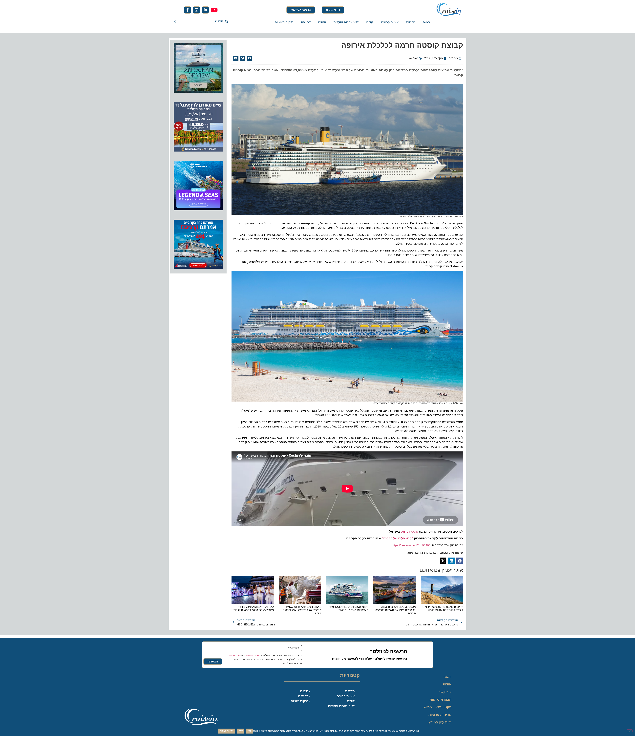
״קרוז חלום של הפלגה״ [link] (397, 538)
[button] (249, 58)
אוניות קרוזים (390, 22)
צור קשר (445, 692)
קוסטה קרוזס (409, 531)
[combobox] (205, 21)
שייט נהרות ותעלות (346, 22)
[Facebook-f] (187, 10)
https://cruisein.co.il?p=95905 (411, 545)
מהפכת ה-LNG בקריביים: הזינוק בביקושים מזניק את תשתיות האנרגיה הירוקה (395, 610)
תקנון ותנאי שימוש (437, 707)
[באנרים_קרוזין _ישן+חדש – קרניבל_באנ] (198, 268)
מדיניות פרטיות (439, 715)
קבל (250, 731)
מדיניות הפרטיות (232, 655)
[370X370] (198, 209)
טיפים (322, 22)
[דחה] (630, 730)
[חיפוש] (175, 21)
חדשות (410, 22)
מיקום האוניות (284, 22)
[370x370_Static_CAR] (198, 91)
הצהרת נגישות (440, 699)
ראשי (426, 22)
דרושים (306, 22)
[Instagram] (196, 10)
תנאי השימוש (252, 655)
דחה (241, 731)
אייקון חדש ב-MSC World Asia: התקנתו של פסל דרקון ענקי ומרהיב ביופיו (302, 610)
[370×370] (198, 150)
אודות (447, 684)
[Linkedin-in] (205, 10)
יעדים (370, 22)
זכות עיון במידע (440, 722)
